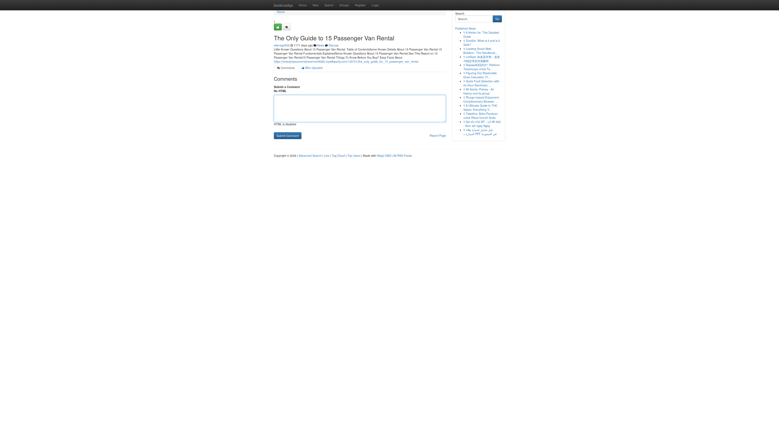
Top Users (353, 156)
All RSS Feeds (402, 156)
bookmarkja (283, 5)
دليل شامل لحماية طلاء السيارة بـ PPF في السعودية (480, 132)
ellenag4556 (282, 45)
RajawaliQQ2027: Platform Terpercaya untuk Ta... (481, 67)
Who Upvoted (313, 68)
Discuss (334, 45)
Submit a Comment (287, 87)
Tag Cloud (338, 156)
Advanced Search (310, 156)
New (315, 5)
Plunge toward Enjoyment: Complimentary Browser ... (481, 99)
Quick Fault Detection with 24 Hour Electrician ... (481, 83)
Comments (287, 68)
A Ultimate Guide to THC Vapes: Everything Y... (480, 107)
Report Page (438, 135)
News (320, 45)
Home (303, 5)
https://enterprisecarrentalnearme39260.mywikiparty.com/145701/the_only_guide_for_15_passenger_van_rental (346, 61)
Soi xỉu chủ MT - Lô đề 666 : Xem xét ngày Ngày (482, 124)
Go (497, 19)
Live (326, 156)
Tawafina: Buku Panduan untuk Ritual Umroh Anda (480, 116)
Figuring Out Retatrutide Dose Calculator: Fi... (480, 75)
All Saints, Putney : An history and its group (478, 91)
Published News (465, 28)
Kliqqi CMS (384, 156)
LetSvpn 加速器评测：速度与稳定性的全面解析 (481, 59)
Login (375, 5)
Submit (328, 5)
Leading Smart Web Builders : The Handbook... (480, 51)
